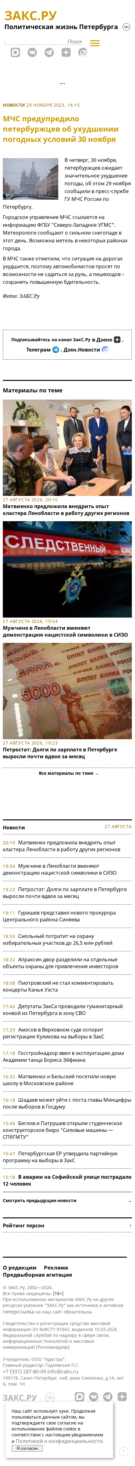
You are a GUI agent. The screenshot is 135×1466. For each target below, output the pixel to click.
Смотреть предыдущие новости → (67, 1200)
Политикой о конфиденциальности (59, 1441)
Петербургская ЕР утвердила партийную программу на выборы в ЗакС (60, 1157)
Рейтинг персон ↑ (67, 1225)
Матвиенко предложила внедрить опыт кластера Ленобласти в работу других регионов (66, 510)
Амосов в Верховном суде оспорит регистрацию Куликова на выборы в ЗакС (53, 1033)
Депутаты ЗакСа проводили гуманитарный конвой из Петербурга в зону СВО (63, 1010)
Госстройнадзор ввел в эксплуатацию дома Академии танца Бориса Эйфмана (63, 1056)
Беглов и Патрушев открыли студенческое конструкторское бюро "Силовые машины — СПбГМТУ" (62, 1130)
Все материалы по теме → (69, 773)
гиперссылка (18, 1311)
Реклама (56, 1267)
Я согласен (27, 1448)
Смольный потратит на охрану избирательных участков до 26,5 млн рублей (57, 939)
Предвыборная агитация (37, 1274)
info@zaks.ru (62, 1371)
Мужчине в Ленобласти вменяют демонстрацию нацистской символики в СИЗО (65, 631)
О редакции (19, 1267)
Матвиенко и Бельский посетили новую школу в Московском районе (59, 1080)
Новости (14, 105)
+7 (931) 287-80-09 (24, 1371)
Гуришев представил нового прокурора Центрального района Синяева (59, 916)
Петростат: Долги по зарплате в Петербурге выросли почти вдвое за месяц (60, 753)
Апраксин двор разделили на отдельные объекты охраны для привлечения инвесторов (60, 963)
